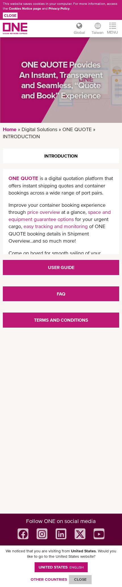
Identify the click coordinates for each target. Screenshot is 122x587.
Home (9, 129)
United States (61, 567)
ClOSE (80, 579)
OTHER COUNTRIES (49, 579)
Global (79, 32)
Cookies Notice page (25, 9)
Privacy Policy (59, 9)
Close (10, 15)
